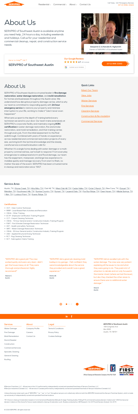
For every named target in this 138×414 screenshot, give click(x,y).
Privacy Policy (53, 332)
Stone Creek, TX (22, 188)
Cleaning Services (90, 111)
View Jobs (86, 95)
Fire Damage (9, 332)
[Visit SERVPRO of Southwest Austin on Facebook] (71, 316)
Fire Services (87, 105)
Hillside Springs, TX (124, 191)
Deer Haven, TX (107, 191)
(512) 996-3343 (126, 5)
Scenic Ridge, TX (39, 194)
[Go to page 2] (69, 304)
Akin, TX (9, 194)
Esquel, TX (124, 188)
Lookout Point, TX (22, 194)
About (72, 4)
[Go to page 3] (71, 304)
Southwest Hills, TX (25, 191)
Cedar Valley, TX (79, 188)
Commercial (59, 4)
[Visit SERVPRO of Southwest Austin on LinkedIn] (67, 316)
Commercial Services (91, 121)
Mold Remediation (11, 336)
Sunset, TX (59, 191)
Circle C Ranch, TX (96, 188)
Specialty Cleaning (11, 352)
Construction (9, 344)
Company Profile (32, 328)
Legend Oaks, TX (73, 191)
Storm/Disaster (10, 340)
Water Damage (10, 328)
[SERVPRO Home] (14, 3)
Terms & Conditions (55, 328)
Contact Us (85, 4)
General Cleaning (11, 356)
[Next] (77, 304)
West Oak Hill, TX (63, 188)
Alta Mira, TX (37, 188)
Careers (29, 332)
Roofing (7, 359)
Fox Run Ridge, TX (91, 191)
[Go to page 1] (66, 304)
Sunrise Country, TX (44, 191)
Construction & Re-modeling (95, 116)
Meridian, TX (10, 191)
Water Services (89, 100)
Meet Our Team (89, 90)
